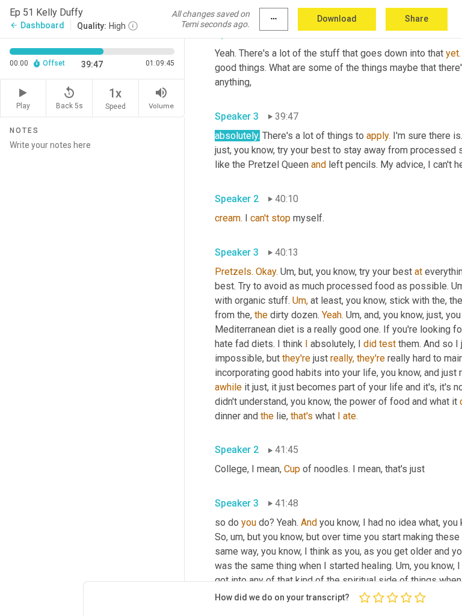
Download (337, 18)
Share (416, 18)
